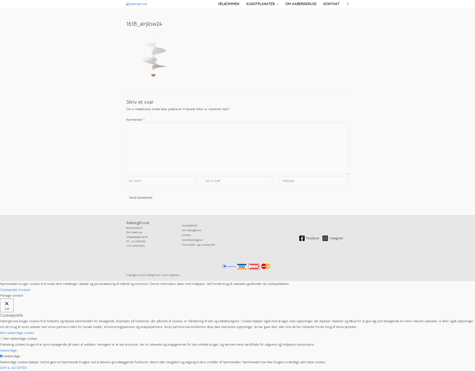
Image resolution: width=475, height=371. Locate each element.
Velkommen (228, 4)
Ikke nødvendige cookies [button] (17, 333)
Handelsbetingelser (192, 240)
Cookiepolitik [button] (8, 290)
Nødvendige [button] (8, 350)
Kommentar (135, 120)
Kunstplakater (260, 4)
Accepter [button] (24, 290)
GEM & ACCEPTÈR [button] (13, 368)
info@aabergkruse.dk (137, 237)
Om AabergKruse (301, 4)
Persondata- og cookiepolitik (198, 244)
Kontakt (331, 4)
